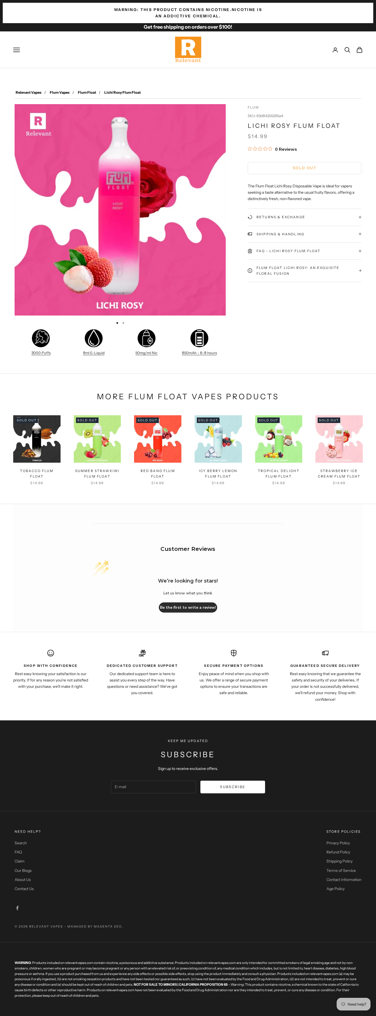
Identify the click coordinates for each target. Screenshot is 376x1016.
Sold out (304, 168)
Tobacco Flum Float (36, 473)
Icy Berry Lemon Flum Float (218, 473)
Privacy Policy (338, 842)
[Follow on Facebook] (17, 908)
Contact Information (343, 879)
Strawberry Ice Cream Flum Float (339, 473)
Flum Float (87, 92)
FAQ (18, 852)
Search (21, 842)
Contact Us (24, 888)
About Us (23, 879)
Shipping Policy (339, 861)
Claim (19, 861)
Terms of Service (341, 870)
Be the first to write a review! (188, 607)
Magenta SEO (108, 926)
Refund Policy (338, 852)
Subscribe (232, 787)
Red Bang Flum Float (158, 473)
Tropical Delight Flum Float (278, 473)
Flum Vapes (60, 92)
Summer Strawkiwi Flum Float (97, 473)
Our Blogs (23, 870)
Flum (253, 107)
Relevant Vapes (29, 92)
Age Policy (335, 888)
